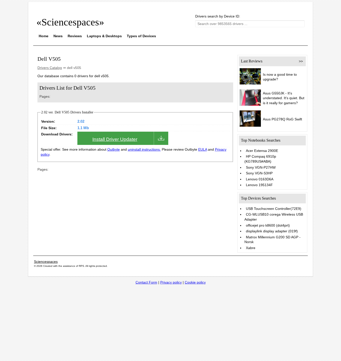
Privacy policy (171, 282)
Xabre (250, 248)
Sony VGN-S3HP (259, 173)
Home (43, 36)
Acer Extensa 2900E (262, 151)
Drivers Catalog (49, 68)
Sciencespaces (46, 262)
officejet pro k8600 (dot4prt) (268, 225)
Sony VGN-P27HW (261, 167)
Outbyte (113, 149)
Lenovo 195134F (259, 185)
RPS (81, 266)
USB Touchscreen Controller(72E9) (273, 209)
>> (301, 61)
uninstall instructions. (144, 149)
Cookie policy (195, 282)
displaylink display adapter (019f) (272, 231)
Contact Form (146, 282)
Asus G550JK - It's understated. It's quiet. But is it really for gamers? (283, 98)
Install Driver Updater (114, 139)
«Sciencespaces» (70, 22)
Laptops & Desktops (104, 36)
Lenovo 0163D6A (259, 179)
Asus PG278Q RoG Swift (282, 119)
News (58, 36)
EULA (202, 149)
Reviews (75, 36)
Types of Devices (141, 36)
